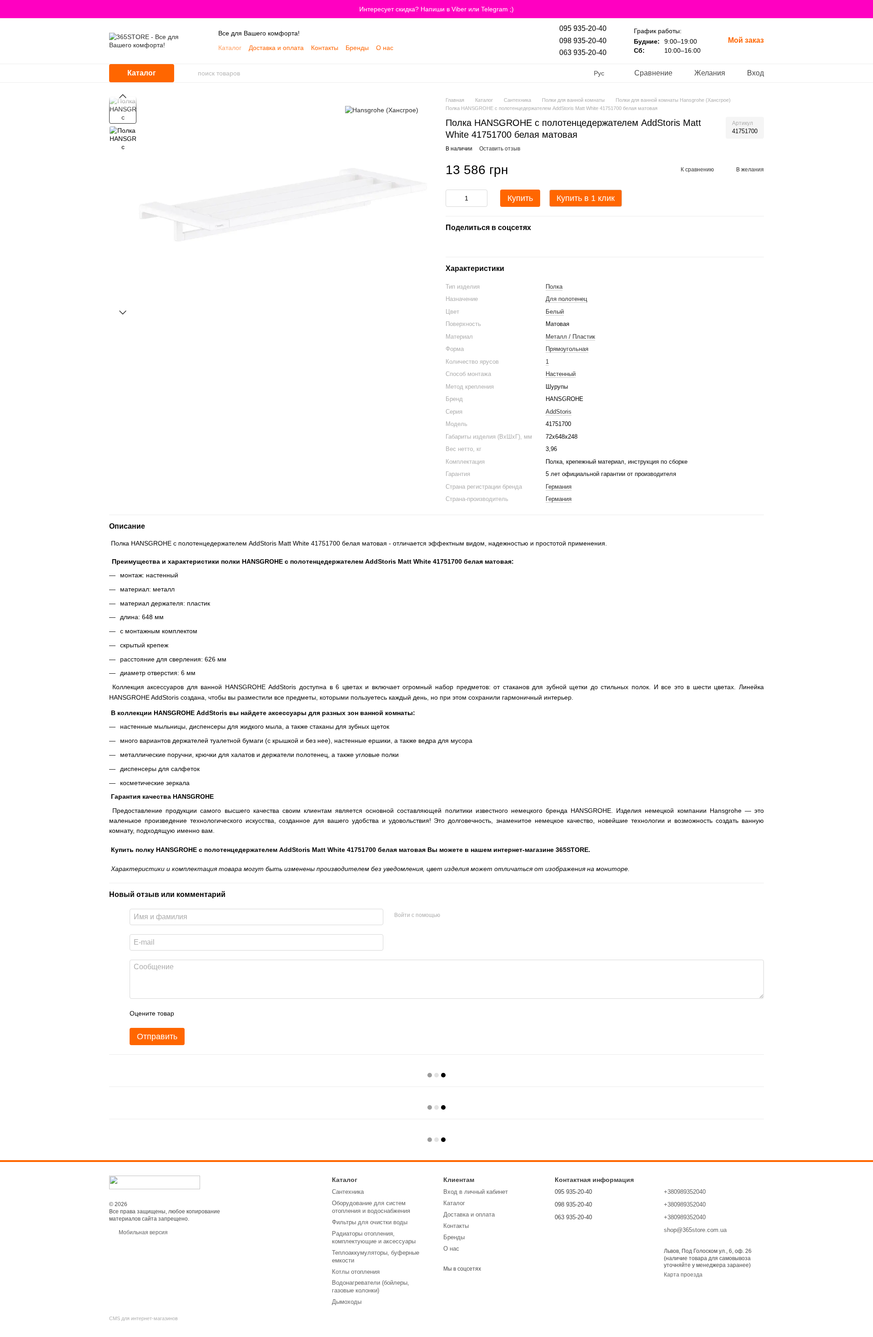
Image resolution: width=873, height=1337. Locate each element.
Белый (555, 311)
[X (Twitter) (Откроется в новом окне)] (471, 47)
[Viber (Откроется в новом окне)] (417, 47)
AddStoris (559, 411)
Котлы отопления (356, 1271)
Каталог (229, 47)
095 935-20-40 (583, 28)
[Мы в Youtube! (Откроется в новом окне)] (406, 47)
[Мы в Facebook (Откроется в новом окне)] (449, 47)
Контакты (324, 47)
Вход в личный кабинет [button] (475, 1191)
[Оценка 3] (218, 1013)
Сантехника (348, 1191)
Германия (559, 486)
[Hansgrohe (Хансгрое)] (382, 109)
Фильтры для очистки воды (369, 1222)
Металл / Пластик (570, 336)
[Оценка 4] (233, 1013)
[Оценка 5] (247, 1013)
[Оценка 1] (189, 1013)
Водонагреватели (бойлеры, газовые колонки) (370, 1286)
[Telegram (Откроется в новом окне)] (427, 47)
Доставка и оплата (276, 47)
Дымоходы (346, 1301)
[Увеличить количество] (480, 198)
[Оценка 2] (203, 1013)
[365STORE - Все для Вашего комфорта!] (154, 1182)
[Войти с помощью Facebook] (450, 915)
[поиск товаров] (190, 73)
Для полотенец (566, 298)
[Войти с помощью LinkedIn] (479, 915)
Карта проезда (683, 1275)
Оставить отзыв (499, 148)
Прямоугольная (567, 349)
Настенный (561, 374)
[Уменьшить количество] (452, 198)
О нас (384, 47)
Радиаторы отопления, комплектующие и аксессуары (374, 1237)
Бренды (357, 47)
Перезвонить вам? (579, 1230)
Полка (554, 286)
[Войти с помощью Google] (464, 915)
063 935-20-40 (583, 52)
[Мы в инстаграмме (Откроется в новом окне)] (460, 47)
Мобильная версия (142, 1232)
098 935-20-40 (583, 41)
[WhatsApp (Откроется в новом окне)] (438, 47)
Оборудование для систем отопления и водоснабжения (371, 1207)
